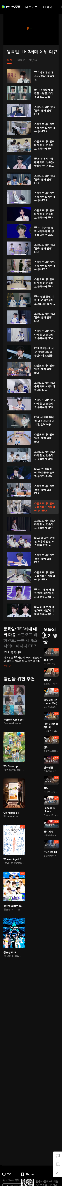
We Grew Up (10, 766)
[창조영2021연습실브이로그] (14, 886)
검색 (49, 7)
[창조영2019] (14, 933)
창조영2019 (9, 952)
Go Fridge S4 (11, 812)
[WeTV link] (11, 7)
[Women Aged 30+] (14, 700)
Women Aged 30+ (13, 719)
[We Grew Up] (14, 747)
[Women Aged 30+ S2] (14, 840)
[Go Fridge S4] (14, 793)
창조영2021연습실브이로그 (18, 905)
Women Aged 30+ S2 (15, 859)
